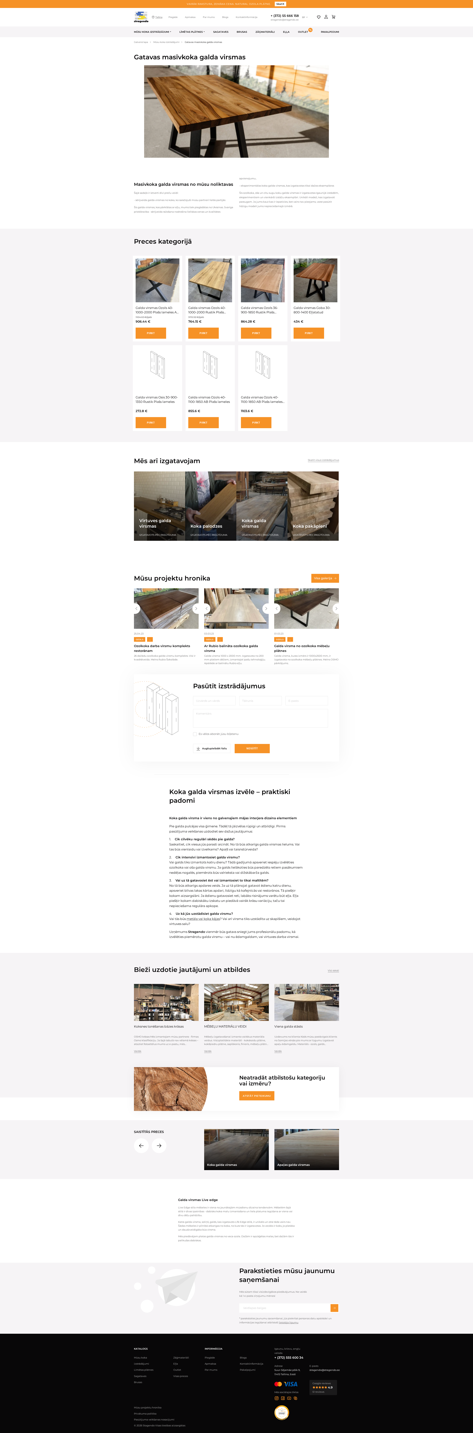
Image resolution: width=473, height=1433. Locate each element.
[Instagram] (276, 1399)
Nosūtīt (252, 748)
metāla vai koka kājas (203, 919)
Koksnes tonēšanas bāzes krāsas (159, 1026)
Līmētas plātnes (191, 31)
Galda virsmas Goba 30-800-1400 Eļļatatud (312, 310)
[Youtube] (289, 1399)
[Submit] (334, 1308)
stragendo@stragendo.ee (285, 19)
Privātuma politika (145, 1413)
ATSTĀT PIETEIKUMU (257, 1095)
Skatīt (280, 3)
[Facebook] (283, 1399)
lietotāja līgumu (288, 1322)
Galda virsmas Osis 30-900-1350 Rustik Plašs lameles (157, 399)
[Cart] (333, 17)
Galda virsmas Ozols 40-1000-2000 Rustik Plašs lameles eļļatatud (207, 310)
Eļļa (286, 31)
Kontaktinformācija (246, 17)
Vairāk (137, 1051)
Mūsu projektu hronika (147, 1407)
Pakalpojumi (330, 31)
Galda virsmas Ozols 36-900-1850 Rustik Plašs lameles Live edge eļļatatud (262, 310)
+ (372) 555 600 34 (288, 1357)
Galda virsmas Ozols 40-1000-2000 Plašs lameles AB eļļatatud (157, 310)
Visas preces (180, 1376)
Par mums (209, 17)
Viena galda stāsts (288, 1026)
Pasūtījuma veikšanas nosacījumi (154, 1419)
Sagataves (220, 31)
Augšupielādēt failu (214, 748)
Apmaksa (190, 17)
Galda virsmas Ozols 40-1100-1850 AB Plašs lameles (209, 399)
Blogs (225, 17)
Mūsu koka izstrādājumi (151, 31)
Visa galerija (323, 578)
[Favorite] (319, 17)
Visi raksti (333, 970)
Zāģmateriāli (265, 31)
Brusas (242, 31)
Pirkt (151, 333)
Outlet (177, 1369)
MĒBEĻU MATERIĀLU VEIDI (225, 1026)
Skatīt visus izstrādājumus (323, 460)
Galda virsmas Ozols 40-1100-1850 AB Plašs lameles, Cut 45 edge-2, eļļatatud (262, 399)
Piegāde (173, 17)
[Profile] (326, 17)
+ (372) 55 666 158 (285, 16)
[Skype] (295, 1399)
